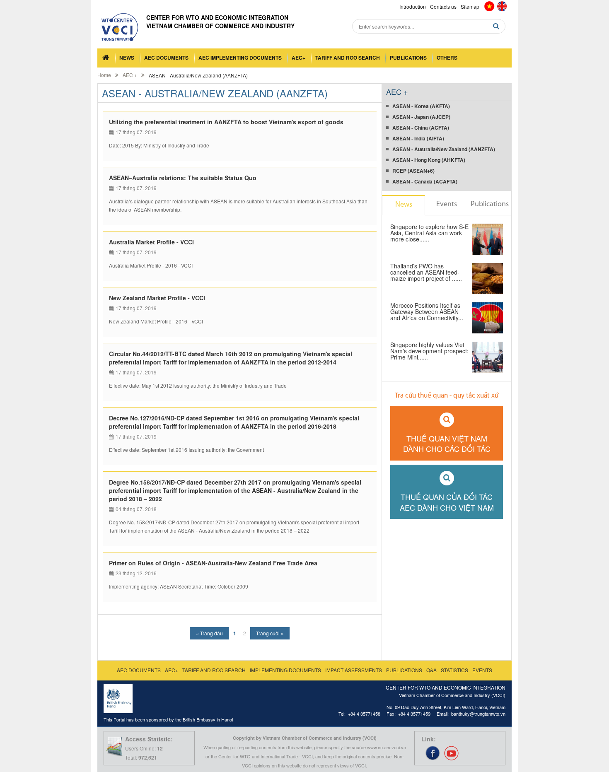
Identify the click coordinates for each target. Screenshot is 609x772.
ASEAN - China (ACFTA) (420, 127)
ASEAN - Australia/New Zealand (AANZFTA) (443, 149)
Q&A (431, 669)
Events (446, 204)
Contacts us (443, 6)
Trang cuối (270, 633)
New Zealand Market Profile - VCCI (157, 298)
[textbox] (428, 26)
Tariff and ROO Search (347, 57)
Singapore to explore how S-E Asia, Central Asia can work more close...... (429, 233)
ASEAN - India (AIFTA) (418, 138)
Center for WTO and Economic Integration (217, 17)
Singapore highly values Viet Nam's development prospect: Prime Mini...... (429, 351)
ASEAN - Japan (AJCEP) (421, 117)
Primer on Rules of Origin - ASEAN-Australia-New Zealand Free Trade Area (213, 563)
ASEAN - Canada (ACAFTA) (424, 181)
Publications (408, 57)
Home (104, 74)
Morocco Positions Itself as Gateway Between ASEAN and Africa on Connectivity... (426, 312)
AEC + (130, 74)
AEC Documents (166, 57)
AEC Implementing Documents (240, 57)
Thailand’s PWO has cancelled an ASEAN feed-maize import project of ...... (426, 272)
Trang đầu (209, 633)
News (126, 57)
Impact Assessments (353, 669)
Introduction (412, 6)
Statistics (454, 669)
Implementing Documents (285, 669)
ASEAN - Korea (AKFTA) (421, 106)
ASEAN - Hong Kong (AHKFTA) (428, 160)
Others (447, 57)
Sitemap (470, 6)
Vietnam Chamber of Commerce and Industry (220, 26)
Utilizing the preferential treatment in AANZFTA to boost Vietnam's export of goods (226, 122)
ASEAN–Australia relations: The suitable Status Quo (182, 178)
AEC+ (298, 57)
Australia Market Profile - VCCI (151, 242)
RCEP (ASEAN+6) (413, 170)
